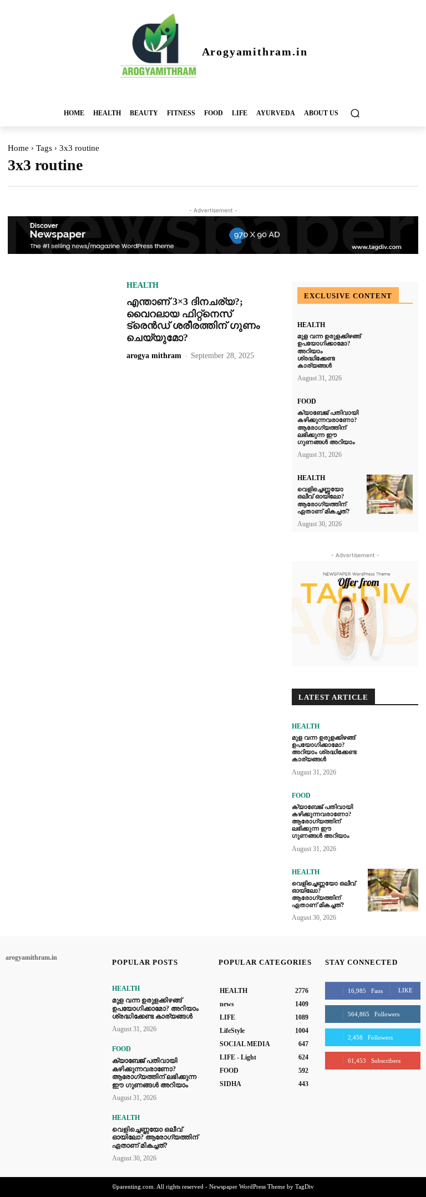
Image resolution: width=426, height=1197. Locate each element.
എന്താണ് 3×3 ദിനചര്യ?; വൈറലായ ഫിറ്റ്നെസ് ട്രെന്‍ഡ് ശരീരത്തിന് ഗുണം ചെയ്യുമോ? (193, 319)
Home (18, 148)
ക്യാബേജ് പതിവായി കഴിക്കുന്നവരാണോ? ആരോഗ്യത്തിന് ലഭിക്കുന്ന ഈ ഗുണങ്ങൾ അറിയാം (327, 427)
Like (405, 990)
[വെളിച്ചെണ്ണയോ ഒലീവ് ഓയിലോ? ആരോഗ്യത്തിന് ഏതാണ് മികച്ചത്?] (390, 494)
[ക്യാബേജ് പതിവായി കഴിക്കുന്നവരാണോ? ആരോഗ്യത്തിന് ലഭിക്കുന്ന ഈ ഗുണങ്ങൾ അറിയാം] (390, 417)
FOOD (306, 401)
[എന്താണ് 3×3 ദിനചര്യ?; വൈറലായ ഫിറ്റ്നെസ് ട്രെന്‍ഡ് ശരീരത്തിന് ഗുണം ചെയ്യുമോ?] (61, 319)
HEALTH (142, 285)
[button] (355, 113)
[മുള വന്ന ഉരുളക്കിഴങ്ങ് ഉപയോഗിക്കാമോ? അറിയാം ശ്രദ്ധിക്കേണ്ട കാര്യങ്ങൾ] (390, 341)
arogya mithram (153, 356)
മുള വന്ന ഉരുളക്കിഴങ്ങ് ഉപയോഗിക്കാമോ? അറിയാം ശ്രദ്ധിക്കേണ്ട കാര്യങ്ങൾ (324, 748)
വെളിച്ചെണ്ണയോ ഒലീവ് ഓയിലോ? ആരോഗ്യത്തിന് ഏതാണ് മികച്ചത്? (324, 894)
